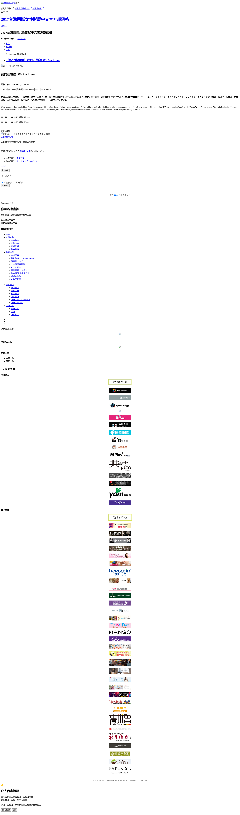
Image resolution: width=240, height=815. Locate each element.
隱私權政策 (134, 780)
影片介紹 (10, 252)
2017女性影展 (7, 137)
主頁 (8, 234)
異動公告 (15, 291)
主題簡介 (15, 240)
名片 (8, 50)
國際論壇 (15, 309)
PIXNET (101, 780)
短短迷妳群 (16, 276)
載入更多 (5, 170)
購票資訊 (15, 294)
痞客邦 (23, 151)
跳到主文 (5, 26)
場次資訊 (15, 288)
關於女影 (10, 237)
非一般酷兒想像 (18, 264)
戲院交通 (15, 297)
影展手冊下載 (17, 303)
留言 (28, 151)
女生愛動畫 (16, 279)
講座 (13, 312)
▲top (3, 165)
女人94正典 (16, 267)
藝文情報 (22, 39)
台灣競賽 (15, 255)
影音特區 (15, 249)
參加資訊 (10, 285)
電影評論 (20, 158)
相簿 (8, 44)
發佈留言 (5, 186)
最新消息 (15, 243)
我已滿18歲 (6, 810)
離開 (14, 810)
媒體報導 (15, 246)
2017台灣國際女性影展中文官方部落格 (35, 19)
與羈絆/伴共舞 (17, 261)
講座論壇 (10, 306)
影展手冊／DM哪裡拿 (20, 300)
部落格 (9, 47)
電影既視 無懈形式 (19, 270)
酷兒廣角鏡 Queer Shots (26, 161)
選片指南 (15, 315)
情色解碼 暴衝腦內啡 (20, 273)
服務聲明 (143, 780)
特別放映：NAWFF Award (22, 258)
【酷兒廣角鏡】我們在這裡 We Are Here (33, 60)
